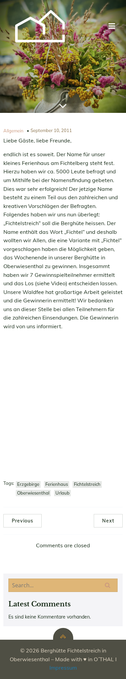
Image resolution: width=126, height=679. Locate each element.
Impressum (63, 667)
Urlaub (62, 493)
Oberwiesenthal (33, 493)
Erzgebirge (28, 484)
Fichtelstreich (87, 484)
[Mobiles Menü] (112, 26)
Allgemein (13, 130)
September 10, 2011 (51, 130)
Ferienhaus (56, 484)
